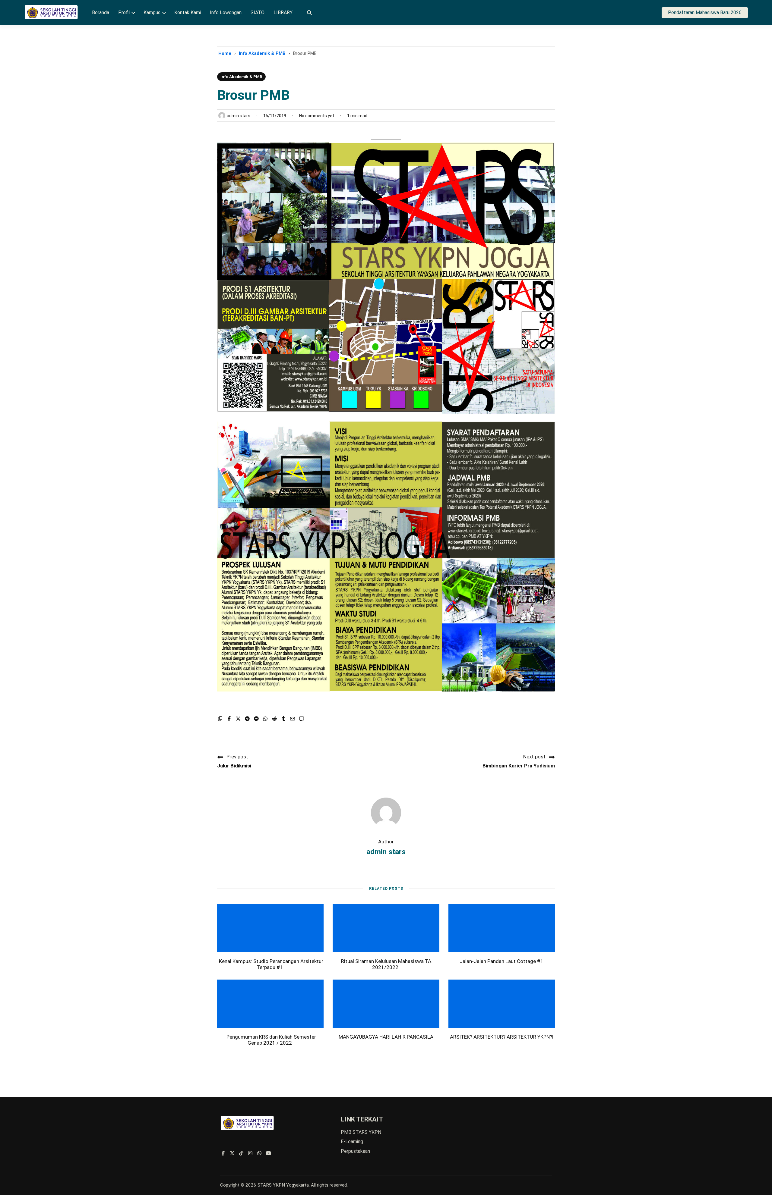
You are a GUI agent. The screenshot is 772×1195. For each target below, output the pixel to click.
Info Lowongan (226, 12)
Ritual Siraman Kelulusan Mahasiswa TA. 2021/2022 (386, 964)
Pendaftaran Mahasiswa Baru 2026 (705, 12)
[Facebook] (223, 1153)
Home (224, 53)
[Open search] (309, 13)
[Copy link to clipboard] (220, 719)
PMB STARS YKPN (361, 1132)
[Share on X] (238, 719)
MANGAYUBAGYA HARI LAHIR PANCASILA (386, 1037)
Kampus (152, 12)
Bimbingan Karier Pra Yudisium (518, 766)
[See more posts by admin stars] (386, 825)
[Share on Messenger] (256, 719)
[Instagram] (250, 1153)
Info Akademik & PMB (262, 53)
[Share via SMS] (302, 719)
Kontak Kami (187, 12)
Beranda (100, 12)
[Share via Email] (293, 719)
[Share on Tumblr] (283, 719)
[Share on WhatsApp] (265, 719)
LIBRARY (283, 12)
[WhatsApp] (259, 1153)
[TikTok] (241, 1153)
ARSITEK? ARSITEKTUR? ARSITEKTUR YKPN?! (501, 1037)
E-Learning (352, 1141)
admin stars (386, 852)
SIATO (257, 12)
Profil (124, 12)
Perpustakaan (355, 1151)
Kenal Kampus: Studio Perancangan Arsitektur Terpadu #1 (271, 964)
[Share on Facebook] (229, 719)
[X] (232, 1153)
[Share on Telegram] (247, 719)
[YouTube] (268, 1153)
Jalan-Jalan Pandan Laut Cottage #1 (501, 961)
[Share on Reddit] (274, 719)
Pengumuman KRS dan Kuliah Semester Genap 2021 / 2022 (271, 1040)
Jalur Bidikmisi (234, 766)
